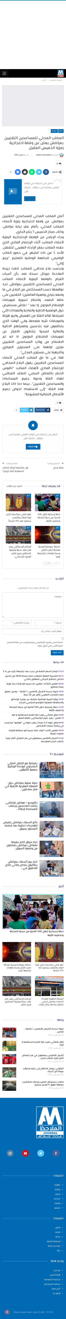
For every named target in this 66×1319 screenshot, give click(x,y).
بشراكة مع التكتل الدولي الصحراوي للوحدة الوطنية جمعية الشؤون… (22, 766)
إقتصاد (57, 1203)
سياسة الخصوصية (52, 1279)
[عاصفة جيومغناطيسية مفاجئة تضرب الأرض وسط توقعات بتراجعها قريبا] (47, 535)
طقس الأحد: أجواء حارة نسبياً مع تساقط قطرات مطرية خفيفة (36, 732)
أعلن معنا (56, 1288)
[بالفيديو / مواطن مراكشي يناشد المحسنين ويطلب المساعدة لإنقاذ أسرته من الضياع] (52, 809)
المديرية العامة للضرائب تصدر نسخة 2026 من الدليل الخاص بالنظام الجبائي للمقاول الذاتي (34, 677)
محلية (57, 1194)
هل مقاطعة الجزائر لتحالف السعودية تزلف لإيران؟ (15, 469)
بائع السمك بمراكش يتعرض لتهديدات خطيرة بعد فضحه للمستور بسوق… (20, 825)
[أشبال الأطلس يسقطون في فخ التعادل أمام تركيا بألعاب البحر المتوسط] (9, 1059)
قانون (57, 1227)
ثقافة (57, 1232)
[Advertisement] (33, 34)
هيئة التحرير (55, 1275)
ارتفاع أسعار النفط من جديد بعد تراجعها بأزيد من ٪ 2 (30, 671)
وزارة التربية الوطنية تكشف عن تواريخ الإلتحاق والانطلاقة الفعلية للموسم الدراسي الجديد (37, 701)
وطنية (57, 1189)
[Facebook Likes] (56, 1158)
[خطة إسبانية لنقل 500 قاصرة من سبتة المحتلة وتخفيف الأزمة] (47, 502)
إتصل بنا (56, 1293)
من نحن (57, 1270)
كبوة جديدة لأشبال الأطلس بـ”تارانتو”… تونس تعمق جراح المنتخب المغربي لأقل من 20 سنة (34, 693)
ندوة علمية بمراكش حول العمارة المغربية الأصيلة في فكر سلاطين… (21, 786)
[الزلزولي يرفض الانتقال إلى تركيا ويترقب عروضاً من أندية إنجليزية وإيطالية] (9, 1072)
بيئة (58, 1250)
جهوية (57, 1185)
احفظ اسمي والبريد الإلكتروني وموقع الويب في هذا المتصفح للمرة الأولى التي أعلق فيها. (35, 644)
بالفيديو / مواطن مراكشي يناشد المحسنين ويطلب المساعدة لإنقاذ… (21, 806)
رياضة (57, 1236)
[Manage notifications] (7, 1312)
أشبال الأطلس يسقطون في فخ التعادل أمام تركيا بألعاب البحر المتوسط (35, 740)
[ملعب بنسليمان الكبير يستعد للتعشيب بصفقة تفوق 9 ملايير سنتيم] (9, 1086)
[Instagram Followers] (10, 1158)
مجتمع (57, 1208)
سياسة (57, 1198)
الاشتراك (29, 198)
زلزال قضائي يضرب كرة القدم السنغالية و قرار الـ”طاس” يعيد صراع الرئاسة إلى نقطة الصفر (38, 716)
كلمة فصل (58, 468)
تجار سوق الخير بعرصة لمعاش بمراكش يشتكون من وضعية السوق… (21, 845)
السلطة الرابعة (53, 1241)
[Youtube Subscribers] (25, 1158)
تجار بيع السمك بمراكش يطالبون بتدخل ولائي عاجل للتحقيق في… (21, 865)
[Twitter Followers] (40, 1158)
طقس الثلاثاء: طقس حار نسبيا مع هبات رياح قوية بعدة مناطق (35, 685)
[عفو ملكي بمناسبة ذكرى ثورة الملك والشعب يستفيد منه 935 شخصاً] (18, 502)
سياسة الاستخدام (52, 1284)
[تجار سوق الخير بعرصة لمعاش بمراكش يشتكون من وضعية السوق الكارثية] (52, 849)
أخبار (60, 130)
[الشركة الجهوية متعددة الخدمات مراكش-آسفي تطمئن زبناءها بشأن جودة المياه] (49, 986)
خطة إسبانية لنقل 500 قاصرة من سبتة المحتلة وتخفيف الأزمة (36, 709)
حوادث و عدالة (54, 1246)
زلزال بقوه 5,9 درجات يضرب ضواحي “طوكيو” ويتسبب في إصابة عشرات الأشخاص (34, 724)
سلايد (54, 130)
